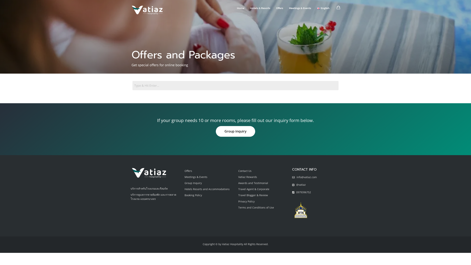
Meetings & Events (300, 8)
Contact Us (245, 171)
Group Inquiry (193, 183)
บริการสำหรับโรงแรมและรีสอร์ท (149, 188)
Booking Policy (193, 195)
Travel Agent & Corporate (253, 189)
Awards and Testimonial (253, 183)
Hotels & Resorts (260, 8)
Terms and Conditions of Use (256, 207)
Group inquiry (235, 131)
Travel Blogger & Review (253, 195)
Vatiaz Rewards (247, 177)
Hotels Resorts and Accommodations (207, 189)
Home (240, 8)
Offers (279, 8)
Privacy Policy (246, 201)
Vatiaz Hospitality (232, 244)
